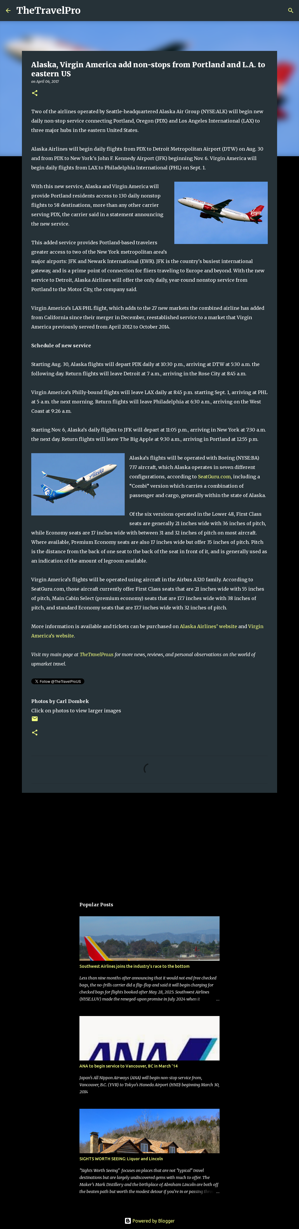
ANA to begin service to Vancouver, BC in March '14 (128, 1066)
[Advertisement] (149, 842)
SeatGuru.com (214, 476)
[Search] (88, 11)
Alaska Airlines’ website (208, 626)
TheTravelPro (48, 10)
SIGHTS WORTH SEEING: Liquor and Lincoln (121, 1158)
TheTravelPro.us (97, 654)
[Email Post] (34, 721)
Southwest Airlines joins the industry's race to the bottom (134, 966)
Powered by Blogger (153, 1220)
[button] (34, 93)
